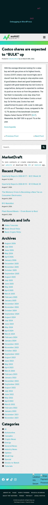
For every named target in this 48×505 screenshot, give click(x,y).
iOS (29, 165)
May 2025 (9, 287)
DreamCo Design (30, 502)
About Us (7, 492)
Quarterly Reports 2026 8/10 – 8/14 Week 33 (21, 184)
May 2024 (9, 327)
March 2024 (10, 334)
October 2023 (11, 351)
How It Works (23, 492)
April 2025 (9, 290)
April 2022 (9, 401)
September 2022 (12, 384)
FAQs (14, 492)
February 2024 (11, 337)
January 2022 (10, 411)
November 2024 (12, 307)
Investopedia (10, 127)
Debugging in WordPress (21, 22)
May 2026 (9, 253)
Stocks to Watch (12, 463)
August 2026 (10, 243)
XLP (34, 115)
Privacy (29, 495)
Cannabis (9, 436)
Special (8, 459)
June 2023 (9, 361)
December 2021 (12, 414)
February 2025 (11, 297)
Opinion (8, 453)
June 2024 (9, 324)
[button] (44, 37)
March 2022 (10, 404)
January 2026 (10, 260)
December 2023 (12, 344)
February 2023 (11, 374)
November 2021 (12, 418)
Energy (8, 443)
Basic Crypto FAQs (13, 232)
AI (5, 429)
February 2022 (11, 408)
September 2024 (12, 314)
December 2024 (12, 304)
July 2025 (9, 280)
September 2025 (12, 274)
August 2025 (10, 277)
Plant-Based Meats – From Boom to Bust (20, 211)
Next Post (39, 136)
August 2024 (10, 317)
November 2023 (12, 347)
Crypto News (10, 439)
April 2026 (9, 257)
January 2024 (10, 341)
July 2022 (9, 391)
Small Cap (9, 456)
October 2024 (11, 310)
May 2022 (9, 398)
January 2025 (10, 300)
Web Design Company (19, 502)
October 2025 (11, 270)
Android (37, 165)
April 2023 (9, 367)
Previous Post (12, 136)
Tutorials (9, 466)
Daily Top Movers (10, 495)
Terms (21, 495)
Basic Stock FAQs (12, 229)
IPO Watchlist (8, 203)
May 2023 (9, 364)
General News (11, 446)
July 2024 (9, 320)
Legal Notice (39, 495)
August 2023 (10, 357)
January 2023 (10, 378)
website (9, 165)
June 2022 (9, 394)
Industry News (13, 59)
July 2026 (9, 247)
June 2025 (9, 284)
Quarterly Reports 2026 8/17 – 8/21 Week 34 (21, 176)
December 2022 (12, 381)
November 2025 (12, 267)
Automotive (10, 433)
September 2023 (12, 354)
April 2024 (9, 331)
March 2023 (10, 371)
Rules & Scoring (38, 492)
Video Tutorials (11, 225)
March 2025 (10, 294)
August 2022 (10, 388)
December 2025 (12, 264)
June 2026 (9, 250)
